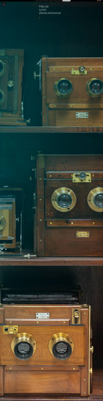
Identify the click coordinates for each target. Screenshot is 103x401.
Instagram (3, 398)
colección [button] (36, 0)
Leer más (63, 399)
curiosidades (40, 0)
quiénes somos (51, 0)
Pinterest (2, 397)
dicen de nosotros (45, 0)
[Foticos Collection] (4, 3)
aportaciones (56, 0)
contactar (60, 0)
